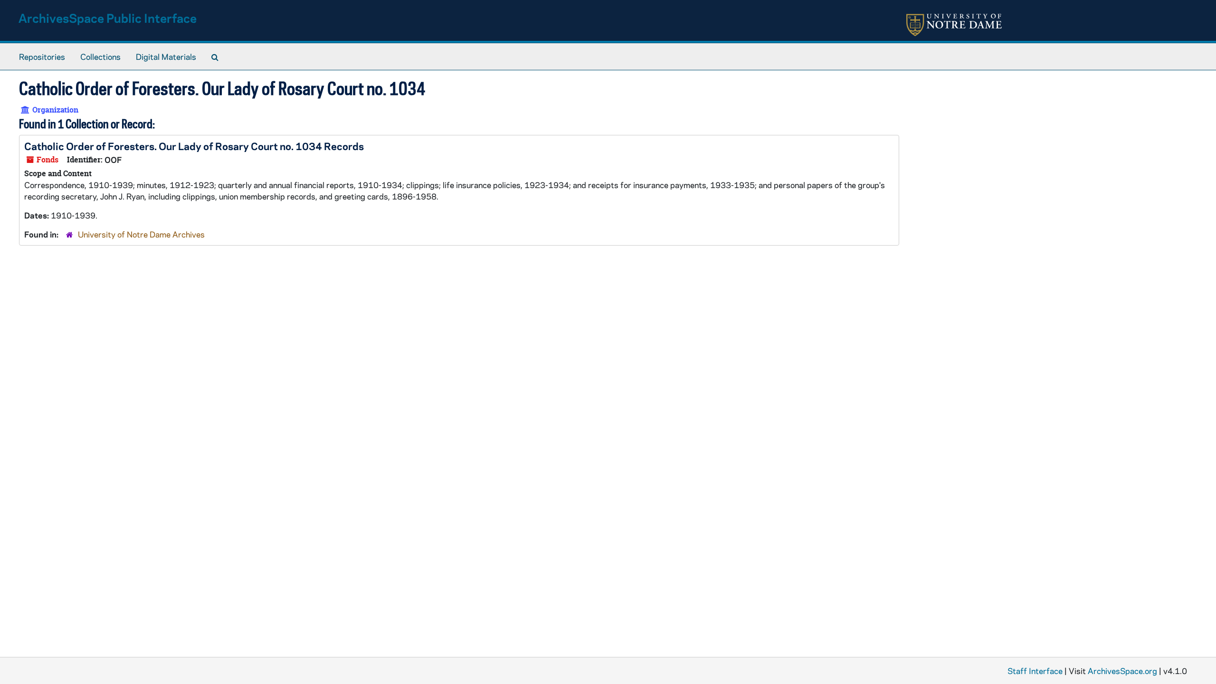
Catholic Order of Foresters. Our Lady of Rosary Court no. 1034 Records (194, 145)
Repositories (42, 56)
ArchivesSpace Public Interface (108, 18)
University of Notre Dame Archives (141, 234)
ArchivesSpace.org (1122, 670)
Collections (100, 56)
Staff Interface (1035, 670)
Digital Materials (166, 56)
